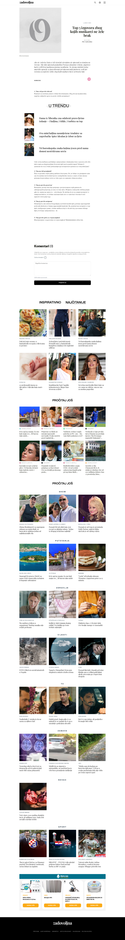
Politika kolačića (87, 931)
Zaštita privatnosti (65, 931)
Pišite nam (36, 931)
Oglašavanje (76, 931)
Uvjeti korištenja (45, 931)
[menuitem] (100, 2)
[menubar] (100, 2)
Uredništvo (55, 931)
